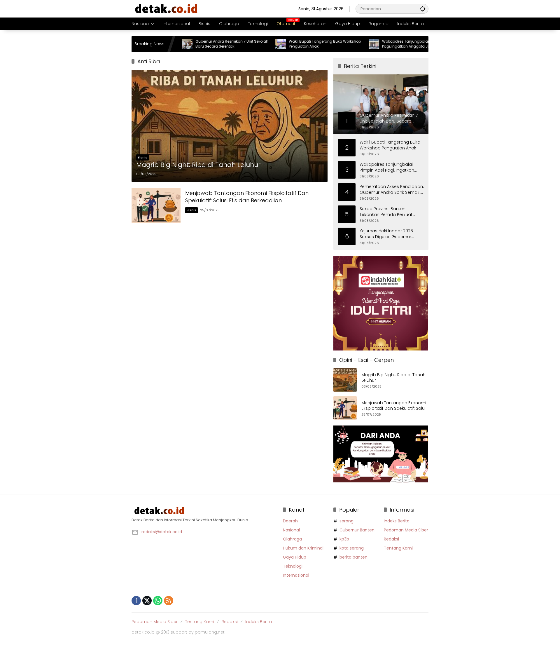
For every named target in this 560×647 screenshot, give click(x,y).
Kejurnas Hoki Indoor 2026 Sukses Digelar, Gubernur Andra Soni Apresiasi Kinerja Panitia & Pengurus (388, 234)
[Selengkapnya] (204, 510)
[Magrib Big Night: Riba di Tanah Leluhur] (230, 126)
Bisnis (142, 157)
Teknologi (292, 566)
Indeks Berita (397, 521)
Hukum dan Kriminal (303, 548)
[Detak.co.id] (167, 8)
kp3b (344, 539)
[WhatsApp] (157, 600)
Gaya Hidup (294, 557)
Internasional (296, 575)
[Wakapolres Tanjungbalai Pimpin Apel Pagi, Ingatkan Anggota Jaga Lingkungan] (353, 44)
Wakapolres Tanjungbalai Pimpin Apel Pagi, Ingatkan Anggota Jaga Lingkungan (395, 44)
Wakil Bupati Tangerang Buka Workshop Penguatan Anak (304, 44)
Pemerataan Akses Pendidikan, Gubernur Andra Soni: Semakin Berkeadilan (392, 189)
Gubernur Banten (357, 530)
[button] (422, 8)
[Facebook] (136, 600)
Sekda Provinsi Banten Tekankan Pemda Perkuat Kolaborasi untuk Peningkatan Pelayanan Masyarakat (391, 211)
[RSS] (168, 600)
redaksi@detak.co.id (161, 532)
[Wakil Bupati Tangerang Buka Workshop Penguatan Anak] (259, 44)
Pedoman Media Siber (406, 530)
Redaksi (391, 539)
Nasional (291, 530)
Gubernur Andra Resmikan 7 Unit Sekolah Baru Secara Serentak (210, 44)
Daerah (290, 521)
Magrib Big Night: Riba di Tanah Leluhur (198, 165)
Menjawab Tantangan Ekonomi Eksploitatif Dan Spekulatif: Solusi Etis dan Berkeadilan (247, 196)
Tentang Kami (398, 548)
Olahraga (292, 539)
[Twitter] (147, 600)
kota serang (352, 548)
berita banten (354, 557)
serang (347, 521)
